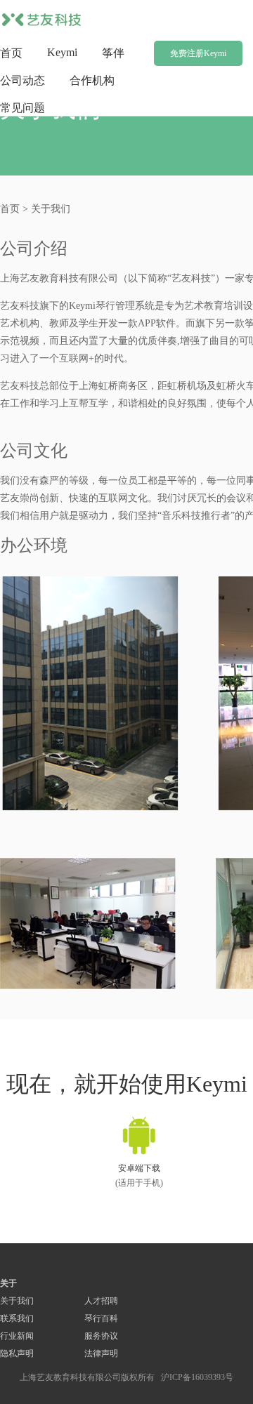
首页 (11, 53)
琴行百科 (101, 1318)
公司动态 (22, 80)
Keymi (62, 52)
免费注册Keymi (198, 53)
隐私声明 (17, 1353)
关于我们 (17, 1301)
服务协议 (101, 1336)
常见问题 (22, 108)
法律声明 (101, 1353)
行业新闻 (17, 1336)
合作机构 (92, 80)
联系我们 (17, 1318)
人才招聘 (101, 1301)
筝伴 (113, 53)
